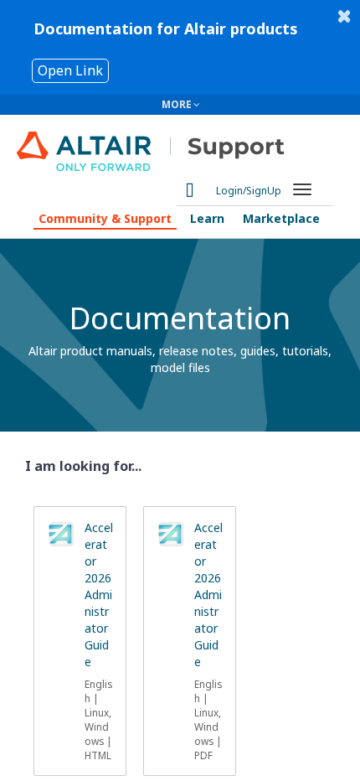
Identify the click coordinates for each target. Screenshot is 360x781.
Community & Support (105, 218)
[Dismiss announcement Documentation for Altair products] (344, 15)
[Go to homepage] (169, 146)
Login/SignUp (248, 191)
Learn (207, 218)
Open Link (70, 70)
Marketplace (281, 218)
